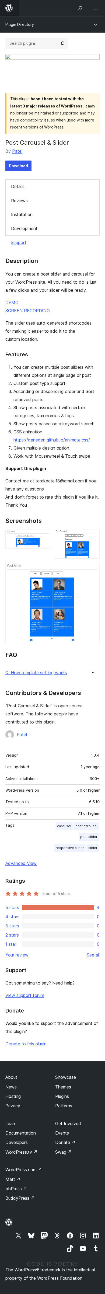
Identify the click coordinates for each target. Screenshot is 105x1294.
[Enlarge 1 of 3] (43, 537)
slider (92, 848)
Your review (17, 955)
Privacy (12, 1105)
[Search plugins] (62, 43)
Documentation (20, 1133)
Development (24, 228)
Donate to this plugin (26, 1043)
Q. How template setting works (36, 672)
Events (62, 1133)
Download (18, 166)
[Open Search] (80, 8)
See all (93, 955)
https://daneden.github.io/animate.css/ (51, 440)
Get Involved (68, 1123)
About (11, 1077)
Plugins (62, 1096)
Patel (17, 151)
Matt (12, 1179)
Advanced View (21, 863)
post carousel (86, 826)
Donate (65, 1142)
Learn (10, 1123)
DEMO (12, 302)
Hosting (13, 1096)
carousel (64, 826)
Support (18, 242)
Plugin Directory (19, 24)
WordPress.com (23, 1169)
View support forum (24, 995)
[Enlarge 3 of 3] (92, 570)
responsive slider (70, 848)
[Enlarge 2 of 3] (92, 537)
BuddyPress (20, 1198)
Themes (63, 1087)
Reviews (19, 200)
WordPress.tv (21, 1152)
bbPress (16, 1188)
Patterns (63, 1105)
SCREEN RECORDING (27, 310)
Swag (63, 1152)
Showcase (65, 1077)
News (11, 1087)
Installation (22, 214)
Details (17, 186)
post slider (88, 837)
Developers (16, 1142)
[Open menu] (96, 8)
